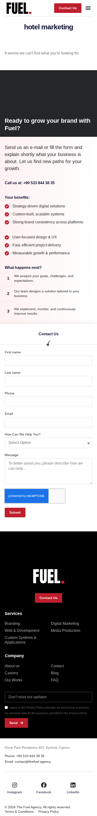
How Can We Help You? (22, 434)
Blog (55, 673)
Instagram (14, 792)
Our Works (13, 680)
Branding (12, 623)
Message (11, 455)
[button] (67, 8)
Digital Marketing (65, 623)
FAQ (54, 680)
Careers (11, 673)
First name (13, 352)
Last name (12, 372)
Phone (9, 393)
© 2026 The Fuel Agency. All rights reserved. (38, 807)
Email (9, 414)
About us (12, 666)
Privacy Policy (48, 811)
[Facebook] (44, 785)
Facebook (43, 792)
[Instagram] (14, 785)
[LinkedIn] (73, 785)
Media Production (65, 631)
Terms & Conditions (19, 811)
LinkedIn (73, 792)
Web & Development (22, 631)
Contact (57, 666)
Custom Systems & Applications (20, 640)
